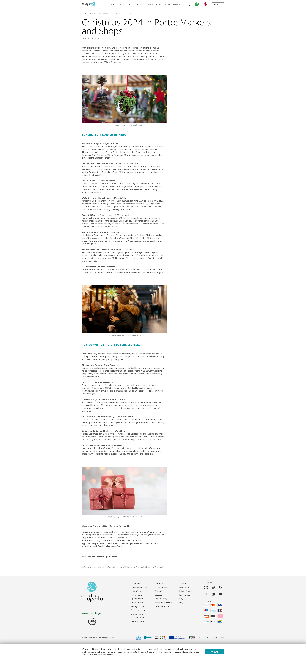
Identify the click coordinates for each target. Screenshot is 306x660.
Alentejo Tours (137, 606)
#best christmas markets (93, 567)
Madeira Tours (137, 617)
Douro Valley (135, 4)
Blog (91, 13)
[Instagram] (213, 587)
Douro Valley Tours (139, 587)
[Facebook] (220, 587)
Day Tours (184, 587)
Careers (158, 595)
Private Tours (185, 591)
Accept (214, 652)
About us (159, 583)
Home (84, 13)
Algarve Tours (137, 598)
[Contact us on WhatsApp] (197, 4)
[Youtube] (220, 594)
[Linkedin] (213, 594)
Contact (158, 591)
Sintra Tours (136, 595)
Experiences (184, 595)
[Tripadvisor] (206, 587)
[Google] (206, 594)
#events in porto (114, 567)
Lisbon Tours (153, 4)
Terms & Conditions (164, 602)
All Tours (183, 583)
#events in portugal (154, 567)
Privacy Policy (161, 598)
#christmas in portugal (133, 567)
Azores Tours (137, 614)
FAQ (181, 602)
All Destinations (173, 4)
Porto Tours (117, 4)
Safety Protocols (162, 606)
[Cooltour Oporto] (88, 4)
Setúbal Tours (137, 602)
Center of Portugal (139, 610)
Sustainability (161, 587)
